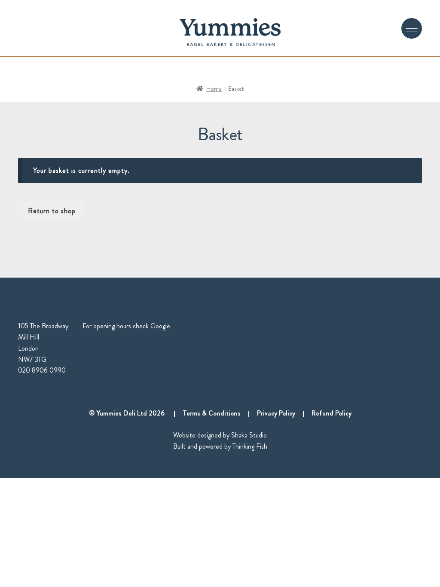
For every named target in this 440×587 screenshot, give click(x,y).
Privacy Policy (276, 413)
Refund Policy (331, 413)
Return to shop (52, 211)
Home (214, 88)
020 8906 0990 (42, 370)
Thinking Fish (249, 446)
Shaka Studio (249, 435)
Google (160, 326)
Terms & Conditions (212, 413)
